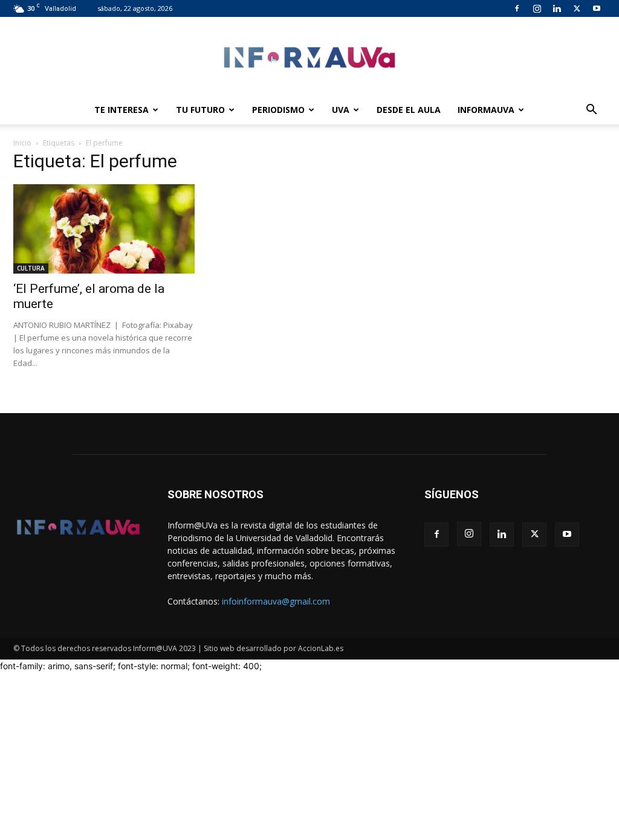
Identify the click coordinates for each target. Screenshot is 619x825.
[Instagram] (537, 8)
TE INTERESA (121, 109)
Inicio (22, 143)
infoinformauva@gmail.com (276, 601)
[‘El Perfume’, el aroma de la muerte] (104, 229)
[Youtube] (597, 8)
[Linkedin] (557, 8)
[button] (591, 111)
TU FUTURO (200, 109)
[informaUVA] (309, 57)
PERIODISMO (278, 109)
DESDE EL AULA (409, 109)
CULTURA (31, 268)
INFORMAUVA (486, 109)
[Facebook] (517, 8)
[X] (577, 8)
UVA (340, 109)
